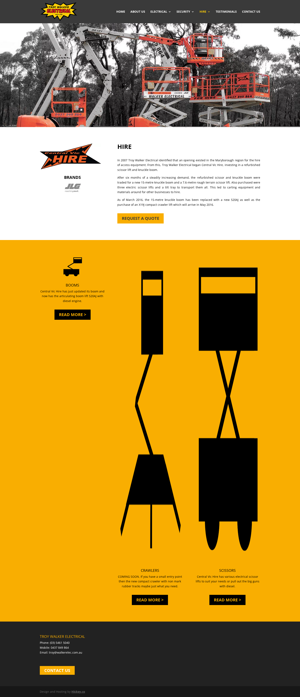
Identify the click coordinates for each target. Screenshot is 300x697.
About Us (137, 11)
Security (183, 11)
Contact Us (251, 11)
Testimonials (226, 11)
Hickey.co (78, 692)
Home (120, 11)
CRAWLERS (150, 570)
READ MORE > (72, 314)
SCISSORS (227, 570)
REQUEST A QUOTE (140, 218)
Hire (203, 11)
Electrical (158, 11)
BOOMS (72, 285)
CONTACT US (57, 670)
